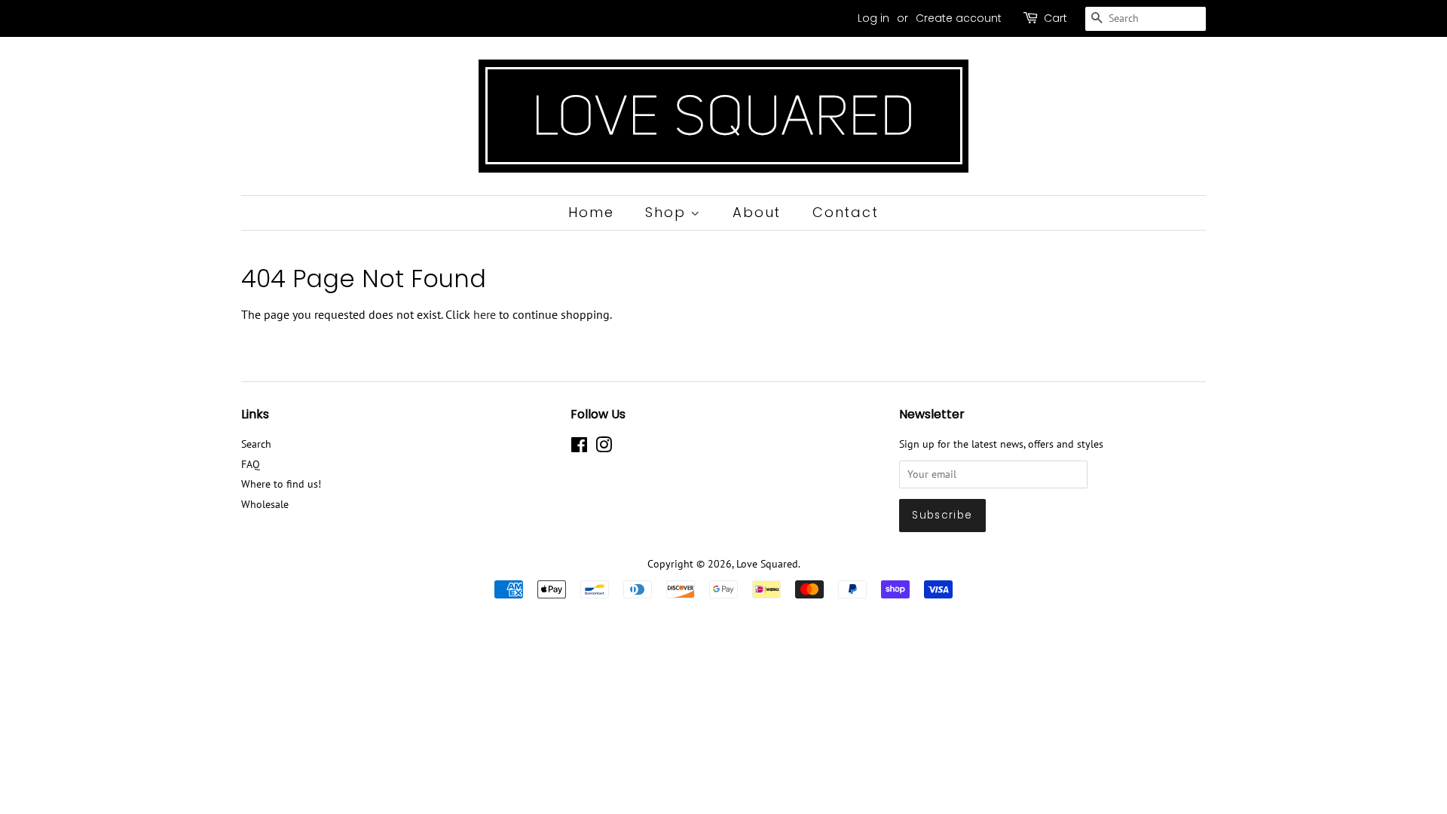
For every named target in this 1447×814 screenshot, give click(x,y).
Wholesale (265, 504)
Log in (873, 18)
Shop (667, 212)
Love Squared (767, 564)
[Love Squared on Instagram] (603, 447)
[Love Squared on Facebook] (579, 447)
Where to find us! (281, 484)
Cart (1055, 18)
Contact (845, 212)
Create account (959, 18)
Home (590, 212)
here (484, 314)
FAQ (250, 464)
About (757, 212)
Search (256, 444)
